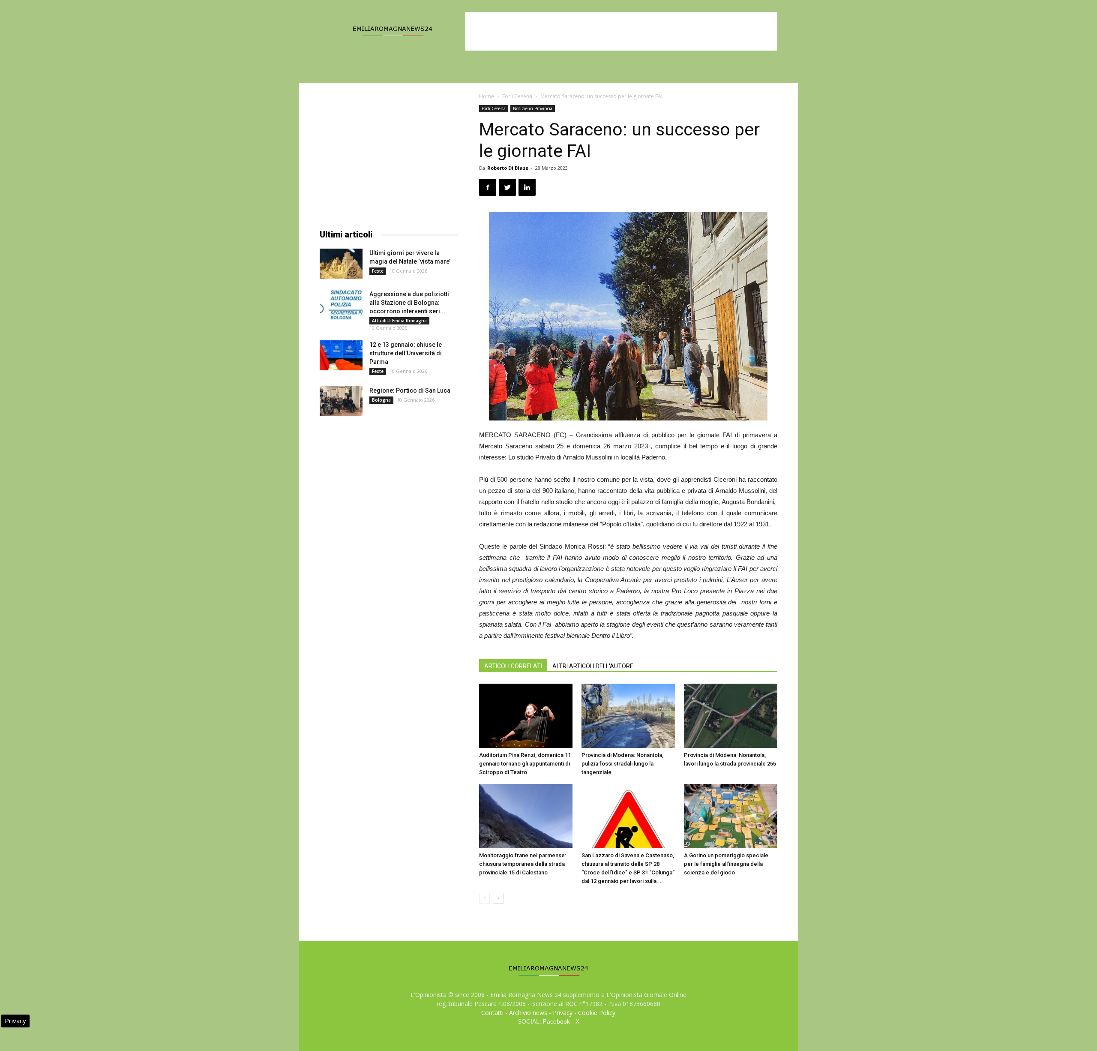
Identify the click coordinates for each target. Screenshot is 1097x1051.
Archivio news (528, 1013)
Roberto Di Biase (507, 168)
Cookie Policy (596, 1013)
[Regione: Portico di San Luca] (341, 401)
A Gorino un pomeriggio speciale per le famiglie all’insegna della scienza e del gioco (726, 864)
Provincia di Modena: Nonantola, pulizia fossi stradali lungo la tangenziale (622, 763)
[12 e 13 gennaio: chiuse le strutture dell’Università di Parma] (341, 355)
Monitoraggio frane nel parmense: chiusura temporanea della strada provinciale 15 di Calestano (522, 864)
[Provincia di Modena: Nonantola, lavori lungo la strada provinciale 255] (730, 716)
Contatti (492, 1013)
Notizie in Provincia (532, 108)
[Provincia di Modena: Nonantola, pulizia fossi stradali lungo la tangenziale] (628, 716)
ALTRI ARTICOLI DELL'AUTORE (592, 666)
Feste (378, 271)
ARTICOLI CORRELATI (513, 666)
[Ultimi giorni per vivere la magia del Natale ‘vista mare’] (341, 264)
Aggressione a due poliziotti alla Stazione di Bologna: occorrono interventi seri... (409, 303)
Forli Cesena (517, 96)
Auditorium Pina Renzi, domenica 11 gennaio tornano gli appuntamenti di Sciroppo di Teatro (525, 763)
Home (486, 96)
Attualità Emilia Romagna (399, 321)
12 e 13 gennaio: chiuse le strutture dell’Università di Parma (405, 353)
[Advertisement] (621, 31)
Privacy (562, 1013)
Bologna (381, 400)
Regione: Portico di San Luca (409, 390)
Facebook (556, 1021)
